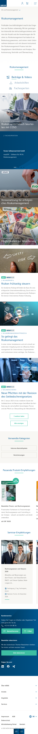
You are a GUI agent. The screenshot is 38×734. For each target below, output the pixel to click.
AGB (13, 716)
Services (4, 704)
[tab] (19, 77)
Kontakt (22, 724)
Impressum (5, 716)
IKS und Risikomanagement (9, 10)
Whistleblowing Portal (8, 724)
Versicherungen (19, 455)
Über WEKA (5, 686)
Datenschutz (5, 720)
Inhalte (3, 692)
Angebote (4, 698)
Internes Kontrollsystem (19, 448)
